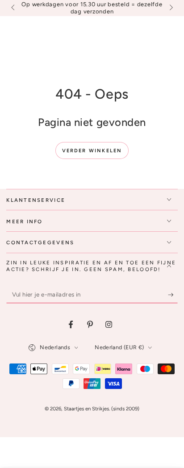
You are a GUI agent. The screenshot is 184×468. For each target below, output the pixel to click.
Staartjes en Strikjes (86, 408)
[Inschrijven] (173, 294)
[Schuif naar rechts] (170, 8)
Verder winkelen (92, 151)
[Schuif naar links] (13, 8)
